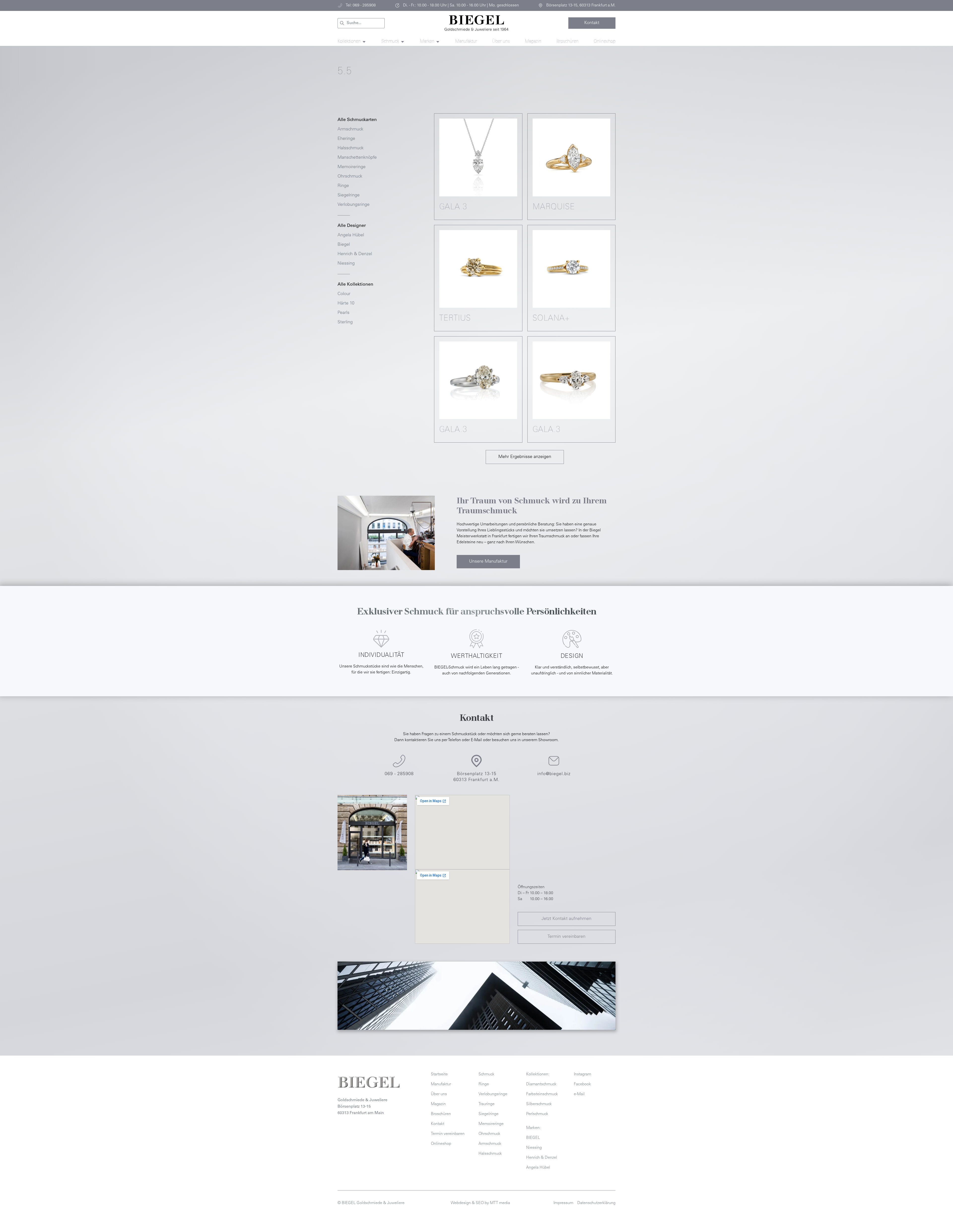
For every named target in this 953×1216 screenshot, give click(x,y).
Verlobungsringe (354, 205)
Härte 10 (346, 303)
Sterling (345, 322)
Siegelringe (349, 195)
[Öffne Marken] (438, 41)
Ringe (343, 186)
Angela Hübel (351, 235)
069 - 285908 (399, 774)
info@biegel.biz (554, 774)
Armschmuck (350, 129)
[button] (525, 457)
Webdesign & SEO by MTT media (480, 1203)
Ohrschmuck (350, 176)
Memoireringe (352, 167)
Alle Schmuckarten (357, 120)
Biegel (344, 245)
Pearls (343, 313)
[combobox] (361, 23)
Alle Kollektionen (355, 284)
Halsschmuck (351, 148)
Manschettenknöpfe (357, 157)
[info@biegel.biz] (554, 761)
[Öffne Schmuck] (402, 41)
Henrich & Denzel (355, 254)
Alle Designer (352, 226)
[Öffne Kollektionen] (364, 41)
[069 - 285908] (399, 761)
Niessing (346, 263)
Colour (344, 294)
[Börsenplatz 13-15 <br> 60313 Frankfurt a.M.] (476, 761)
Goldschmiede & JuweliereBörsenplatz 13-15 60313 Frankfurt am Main (362, 1106)
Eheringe (346, 139)
